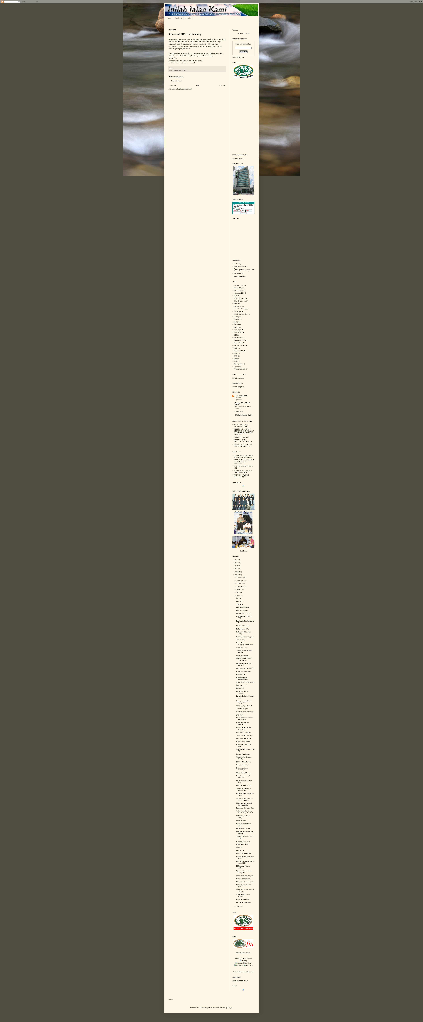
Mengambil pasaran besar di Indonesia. (245, 890)
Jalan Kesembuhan (240, 276)
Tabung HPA (238, 364)
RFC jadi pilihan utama (243, 902)
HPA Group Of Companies (243, 406)
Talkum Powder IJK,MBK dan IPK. (244, 651)
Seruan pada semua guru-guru (244, 886)
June (238, 595)
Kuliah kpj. (237, 264)
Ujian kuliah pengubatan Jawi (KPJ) (243, 872)
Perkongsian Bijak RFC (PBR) (243, 633)
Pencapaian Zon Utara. (243, 841)
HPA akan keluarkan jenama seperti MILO (245, 862)
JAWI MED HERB (241, 396)
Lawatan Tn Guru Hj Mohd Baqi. (244, 697)
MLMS (236, 324)
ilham (236, 303)
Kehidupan (237, 311)
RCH (235, 348)
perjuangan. (240, 715)
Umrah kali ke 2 (241, 685)
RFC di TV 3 (240, 601)
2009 (236, 572)
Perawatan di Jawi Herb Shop (243, 745)
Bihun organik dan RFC (243, 828)
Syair (236, 361)
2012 (236, 563)
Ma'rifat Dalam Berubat (243, 762)
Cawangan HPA (239, 293)
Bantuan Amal (238, 285)
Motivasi (237, 327)
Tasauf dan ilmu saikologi (244, 735)
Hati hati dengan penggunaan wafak (245, 794)
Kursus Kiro (240, 688)
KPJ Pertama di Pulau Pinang (243, 817)
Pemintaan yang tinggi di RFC (244, 617)
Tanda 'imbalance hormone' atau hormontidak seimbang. (244, 270)
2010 (236, 569)
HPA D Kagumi (239, 298)
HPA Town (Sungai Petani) (244, 882)
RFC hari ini (240, 850)
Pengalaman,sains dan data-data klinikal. (244, 719)
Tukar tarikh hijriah (242, 709)
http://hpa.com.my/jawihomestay (191, 60)
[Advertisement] (243, 117)
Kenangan (237, 317)
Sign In (188, 18)
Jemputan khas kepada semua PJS (245, 750)
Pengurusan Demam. (240, 266)
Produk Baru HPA (240, 340)
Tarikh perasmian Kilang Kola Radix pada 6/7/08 (244, 812)
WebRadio (239, 604)
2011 (236, 566)
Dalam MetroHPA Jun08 (240, 980)
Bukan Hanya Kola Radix (244, 785)
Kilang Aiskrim (241, 821)
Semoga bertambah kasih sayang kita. (244, 702)
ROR (235, 356)
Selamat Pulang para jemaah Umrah (245, 837)
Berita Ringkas (239, 290)
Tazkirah (237, 366)
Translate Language (243, 33)
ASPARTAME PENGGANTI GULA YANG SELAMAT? (243, 456)
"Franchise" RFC (241, 648)
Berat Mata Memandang (243, 732)
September (240, 586)
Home (169, 18)
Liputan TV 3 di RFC (243, 626)
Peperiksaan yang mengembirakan (242, 678)
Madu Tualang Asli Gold (244, 706)
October (239, 583)
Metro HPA (239, 847)
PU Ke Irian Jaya (239, 345)
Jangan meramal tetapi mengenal (243, 895)
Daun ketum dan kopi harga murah (245, 857)
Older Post (222, 85)
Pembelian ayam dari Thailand (242, 723)
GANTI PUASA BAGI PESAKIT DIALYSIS (241, 425)
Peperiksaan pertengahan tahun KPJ (244, 777)
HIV (235, 296)
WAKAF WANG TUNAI (242, 437)
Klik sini (249, 972)
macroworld (215, 1008)
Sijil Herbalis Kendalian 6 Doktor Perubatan (244, 799)
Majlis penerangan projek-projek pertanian (244, 804)
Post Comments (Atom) (184, 89)
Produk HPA (238, 343)
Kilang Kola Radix (242, 655)
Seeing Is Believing (242, 765)
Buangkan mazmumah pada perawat (244, 832)
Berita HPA (238, 288)
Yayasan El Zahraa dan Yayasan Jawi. (243, 789)
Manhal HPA (239, 411)
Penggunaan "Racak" (242, 844)
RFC (235, 353)
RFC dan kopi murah (242, 607)
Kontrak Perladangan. (243, 754)
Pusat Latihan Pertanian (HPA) (243, 825)
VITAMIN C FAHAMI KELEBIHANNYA (241, 476)
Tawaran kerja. (241, 640)
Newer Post (172, 85)
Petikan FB (237, 332)
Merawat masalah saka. (243, 773)
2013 (236, 560)
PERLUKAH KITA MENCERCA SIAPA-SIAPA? (243, 441)
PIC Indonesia (238, 338)
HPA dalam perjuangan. (243, 853)
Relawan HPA (238, 351)
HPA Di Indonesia (240, 301)
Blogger (229, 1008)
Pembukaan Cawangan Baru (245, 808)
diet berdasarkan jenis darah (245, 712)
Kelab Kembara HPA (241, 314)
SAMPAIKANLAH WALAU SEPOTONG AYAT (243, 471)
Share (171, 68)
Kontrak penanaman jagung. (245, 637)
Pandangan (237, 330)
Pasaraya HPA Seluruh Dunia (242, 404)
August (239, 589)
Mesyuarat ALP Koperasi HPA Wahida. (244, 659)
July (238, 592)
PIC (235, 335)
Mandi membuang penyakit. (245, 876)
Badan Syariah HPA (242, 629)
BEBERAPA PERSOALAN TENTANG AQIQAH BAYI (243, 445)
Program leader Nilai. (243, 899)
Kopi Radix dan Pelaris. (243, 738)
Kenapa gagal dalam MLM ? (245, 668)
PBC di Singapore (242, 610)
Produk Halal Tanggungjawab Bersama (244, 644)
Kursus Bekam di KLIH (243, 613)
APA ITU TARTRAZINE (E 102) (243, 467)
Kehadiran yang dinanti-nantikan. (243, 664)
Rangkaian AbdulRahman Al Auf (245, 622)
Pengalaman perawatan (243, 741)
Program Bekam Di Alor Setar (244, 781)
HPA (242, 57)
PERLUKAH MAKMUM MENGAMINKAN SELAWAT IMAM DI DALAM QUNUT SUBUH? (244, 432)
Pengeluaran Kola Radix (243, 671)
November (240, 580)
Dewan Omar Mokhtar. (243, 879)
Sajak (236, 358)
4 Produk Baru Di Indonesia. (245, 682)
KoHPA (236, 319)
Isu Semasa (237, 306)
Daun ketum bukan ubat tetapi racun (243, 728)
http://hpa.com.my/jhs (188, 63)
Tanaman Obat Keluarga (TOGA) (243, 758)
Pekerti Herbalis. (239, 273)
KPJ (235, 322)
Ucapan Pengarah (239, 369)
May (238, 906)
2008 (236, 575)
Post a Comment (176, 81)
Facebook (178, 18)
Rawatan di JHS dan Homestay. (185, 34)
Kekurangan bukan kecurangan (242, 769)
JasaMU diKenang (240, 309)
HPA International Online (243, 415)
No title (238, 598)
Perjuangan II (240, 674)
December (240, 577)
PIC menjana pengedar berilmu (243, 867)
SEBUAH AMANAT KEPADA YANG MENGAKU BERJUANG (244, 462)
